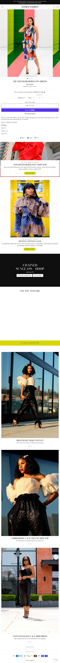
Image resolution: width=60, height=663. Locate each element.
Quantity (39, 94)
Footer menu (30, 647)
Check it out (29, 249)
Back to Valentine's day (31, 343)
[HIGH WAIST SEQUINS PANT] (30, 395)
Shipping (25, 86)
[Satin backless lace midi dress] (30, 591)
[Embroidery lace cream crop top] (30, 493)
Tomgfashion (30, 7)
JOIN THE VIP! (30, 651)
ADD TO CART (30, 173)
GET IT (30, 446)
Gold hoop (38, 275)
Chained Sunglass (24, 275)
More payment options (30, 113)
